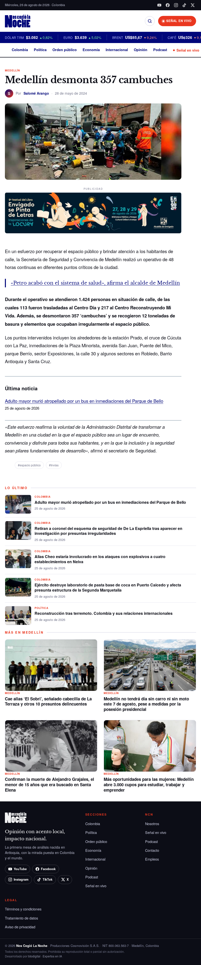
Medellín (12, 70)
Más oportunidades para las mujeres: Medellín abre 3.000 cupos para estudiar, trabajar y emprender (149, 784)
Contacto (152, 850)
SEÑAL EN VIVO (179, 21)
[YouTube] (159, 5)
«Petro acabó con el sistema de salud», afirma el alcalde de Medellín (95, 283)
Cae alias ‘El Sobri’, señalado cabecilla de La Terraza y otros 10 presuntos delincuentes (48, 701)
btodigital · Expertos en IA (45, 956)
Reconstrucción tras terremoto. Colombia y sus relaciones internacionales (104, 613)
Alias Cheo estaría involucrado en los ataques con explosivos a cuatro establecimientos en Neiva (100, 559)
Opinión (140, 49)
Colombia (20, 49)
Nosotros (152, 823)
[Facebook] (167, 5)
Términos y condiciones (23, 908)
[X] (192, 5)
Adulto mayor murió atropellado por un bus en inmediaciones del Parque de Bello (84, 401)
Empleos (152, 859)
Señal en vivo (187, 50)
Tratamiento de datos (21, 917)
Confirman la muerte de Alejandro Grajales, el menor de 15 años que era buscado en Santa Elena (49, 784)
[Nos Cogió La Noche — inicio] (17, 21)
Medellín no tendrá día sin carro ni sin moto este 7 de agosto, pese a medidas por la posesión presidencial (146, 704)
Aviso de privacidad (20, 926)
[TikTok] (184, 5)
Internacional (117, 49)
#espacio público (29, 465)
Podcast (160, 49)
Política (40, 49)
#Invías (54, 465)
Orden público (64, 49)
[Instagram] (176, 5)
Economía (91, 49)
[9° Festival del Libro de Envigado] (93, 213)
